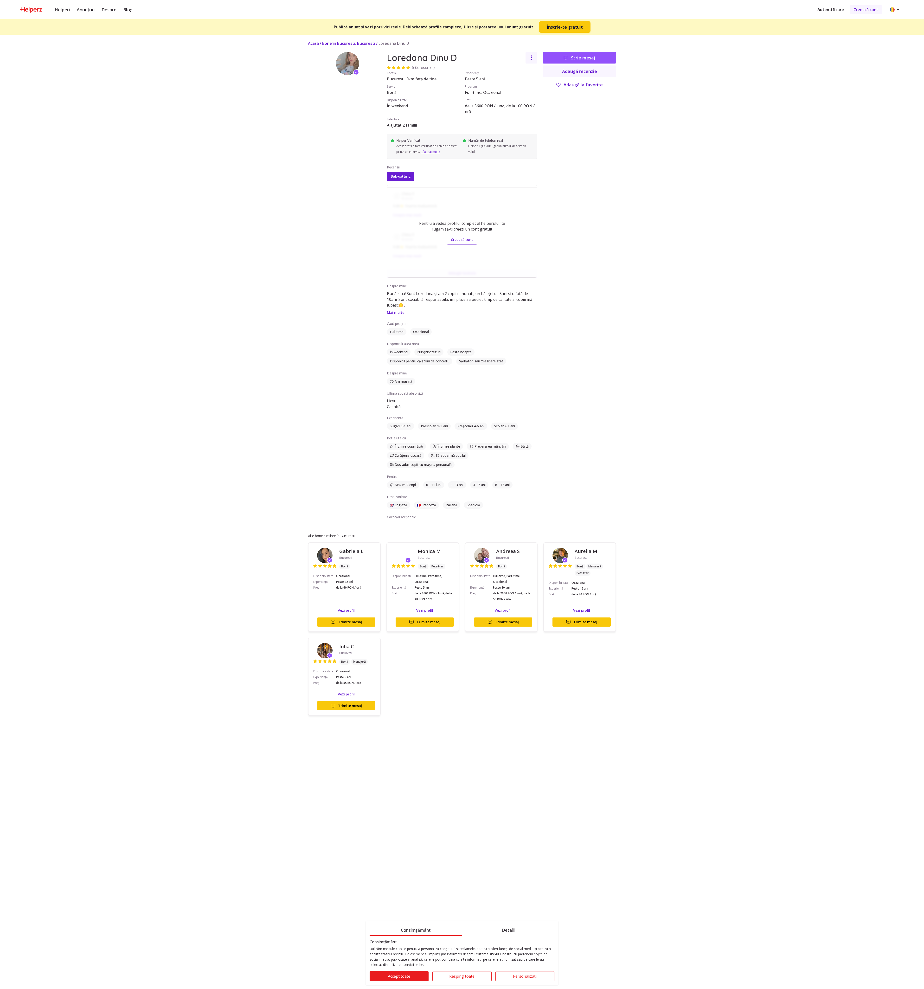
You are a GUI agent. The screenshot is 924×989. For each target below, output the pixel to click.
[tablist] (462, 929)
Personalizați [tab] (525, 976)
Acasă (313, 43)
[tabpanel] (462, 962)
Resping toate (462, 976)
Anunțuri (86, 10)
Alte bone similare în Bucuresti (331, 535)
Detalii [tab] (508, 930)
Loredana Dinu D (394, 43)
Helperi (62, 10)
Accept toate (399, 976)
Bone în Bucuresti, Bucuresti (348, 43)
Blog (128, 10)
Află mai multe (430, 152)
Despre (109, 10)
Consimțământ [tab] (416, 930)
